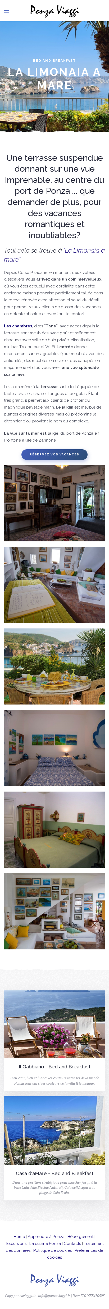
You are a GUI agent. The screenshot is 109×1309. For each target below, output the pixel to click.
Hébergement (80, 1236)
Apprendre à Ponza (46, 1236)
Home (19, 1236)
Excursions (16, 1243)
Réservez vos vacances (54, 454)
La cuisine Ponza (45, 1243)
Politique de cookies (52, 1250)
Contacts (72, 1243)
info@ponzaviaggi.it (54, 1295)
